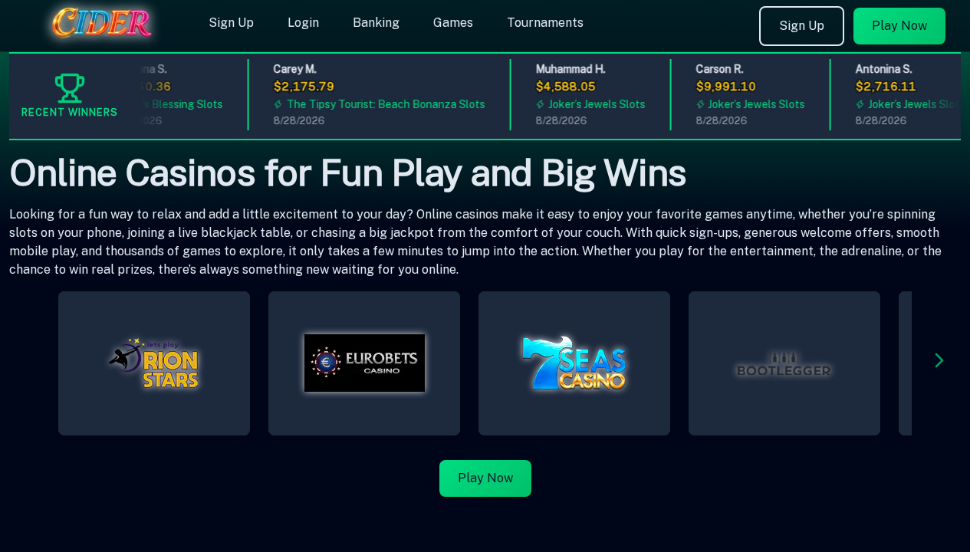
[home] (101, 40)
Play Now (899, 25)
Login (303, 22)
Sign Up (231, 22)
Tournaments (545, 22)
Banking (376, 22)
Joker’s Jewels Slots (592, 104)
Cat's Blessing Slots (169, 104)
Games (453, 22)
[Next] (939, 363)
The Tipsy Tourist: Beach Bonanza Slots (381, 104)
